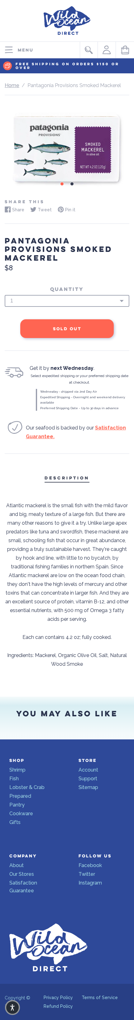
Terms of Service (100, 997)
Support (88, 779)
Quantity (67, 289)
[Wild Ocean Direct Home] (67, 36)
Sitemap (88, 787)
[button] (12, 1007)
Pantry (17, 805)
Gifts (15, 822)
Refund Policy (58, 1006)
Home (12, 85)
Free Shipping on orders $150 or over (67, 66)
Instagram (90, 883)
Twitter (87, 874)
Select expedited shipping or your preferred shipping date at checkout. (79, 379)
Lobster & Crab (27, 787)
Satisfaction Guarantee (23, 887)
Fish (14, 779)
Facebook (90, 865)
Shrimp (17, 770)
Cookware (21, 813)
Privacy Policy (58, 997)
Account (88, 770)
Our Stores (21, 874)
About (16, 865)
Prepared (20, 796)
